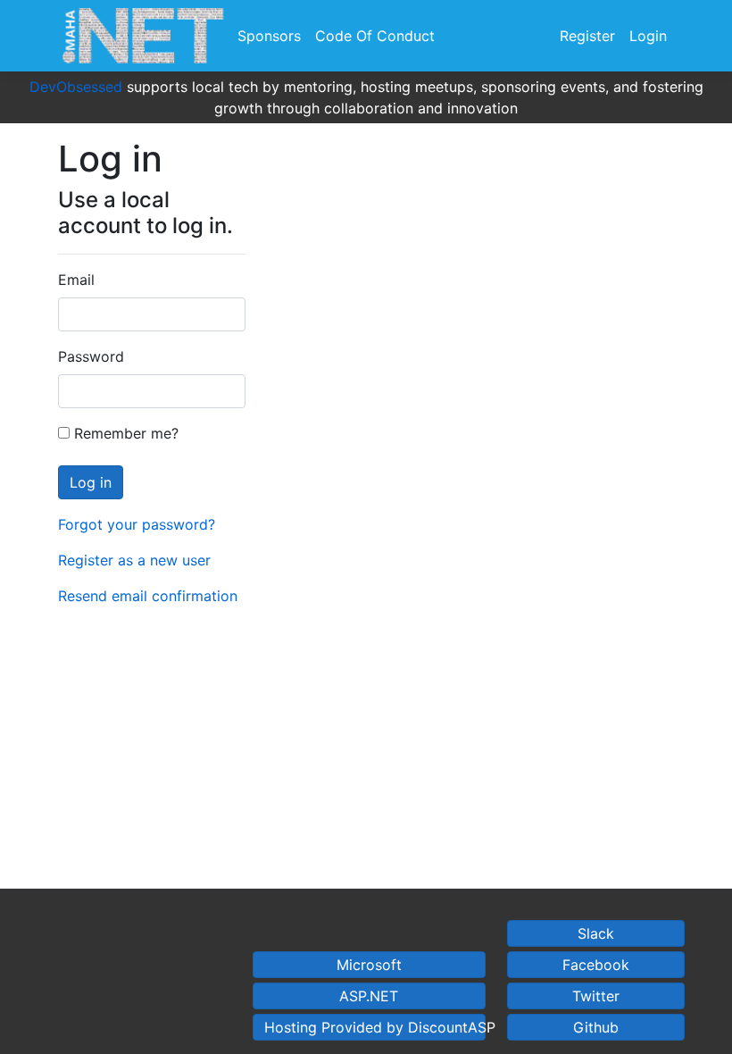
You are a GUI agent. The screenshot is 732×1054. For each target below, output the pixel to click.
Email (76, 280)
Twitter (596, 996)
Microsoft (369, 965)
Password (91, 356)
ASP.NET (368, 996)
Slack (596, 933)
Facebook (595, 965)
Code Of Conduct (375, 36)
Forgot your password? (136, 524)
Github (596, 1027)
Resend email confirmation (147, 596)
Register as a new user (134, 560)
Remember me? (124, 433)
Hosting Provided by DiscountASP (375, 1027)
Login (648, 36)
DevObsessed (75, 87)
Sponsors (269, 36)
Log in (91, 482)
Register (587, 36)
